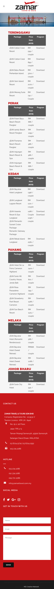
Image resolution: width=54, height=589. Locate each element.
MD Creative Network (31, 587)
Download (40, 48)
